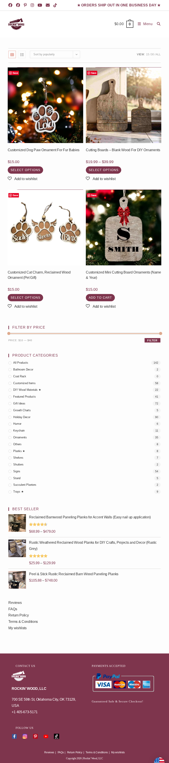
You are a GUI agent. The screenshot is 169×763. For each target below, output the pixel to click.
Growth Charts (22, 410)
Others (17, 444)
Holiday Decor (21, 417)
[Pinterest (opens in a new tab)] (26, 5)
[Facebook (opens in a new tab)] (11, 5)
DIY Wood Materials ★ (27, 389)
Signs (16, 471)
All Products (20, 362)
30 (152, 54)
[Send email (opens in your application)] (48, 5)
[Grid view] (12, 54)
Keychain (19, 430)
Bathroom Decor (23, 369)
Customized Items (24, 383)
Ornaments (20, 437)
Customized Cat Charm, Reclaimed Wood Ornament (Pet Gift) (39, 274)
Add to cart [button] (100, 297)
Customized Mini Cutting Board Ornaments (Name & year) (123, 274)
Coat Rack (19, 376)
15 (147, 54)
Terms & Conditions (23, 621)
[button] (22, 178)
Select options (25, 170)
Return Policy (18, 615)
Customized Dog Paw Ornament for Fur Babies (43, 150)
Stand (16, 478)
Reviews (15, 603)
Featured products (24, 396)
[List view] (22, 54)
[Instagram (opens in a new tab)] (33, 5)
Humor (17, 423)
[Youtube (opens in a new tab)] (41, 5)
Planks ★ (19, 451)
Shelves (18, 457)
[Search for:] (157, 24)
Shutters (18, 464)
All (158, 54)
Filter (152, 340)
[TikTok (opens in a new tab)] (56, 5)
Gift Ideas (19, 403)
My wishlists (17, 628)
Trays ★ (18, 491)
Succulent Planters (24, 484)
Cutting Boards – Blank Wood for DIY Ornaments (123, 150)
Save (15, 72)
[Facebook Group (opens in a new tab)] (19, 5)
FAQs (12, 609)
